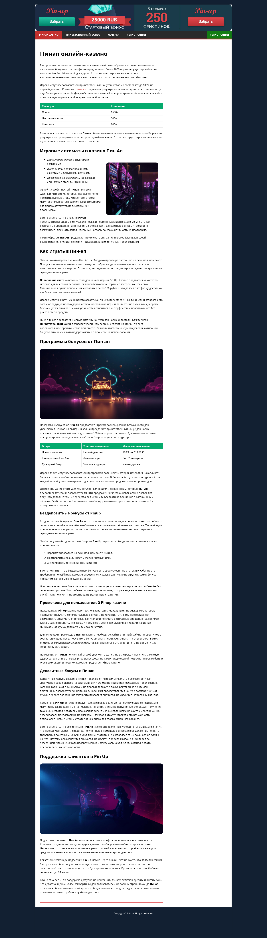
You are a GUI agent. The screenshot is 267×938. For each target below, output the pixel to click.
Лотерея (113, 34)
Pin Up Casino (48, 34)
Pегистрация (136, 34)
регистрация (219, 34)
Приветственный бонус (83, 34)
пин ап (81, 89)
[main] (133, 18)
